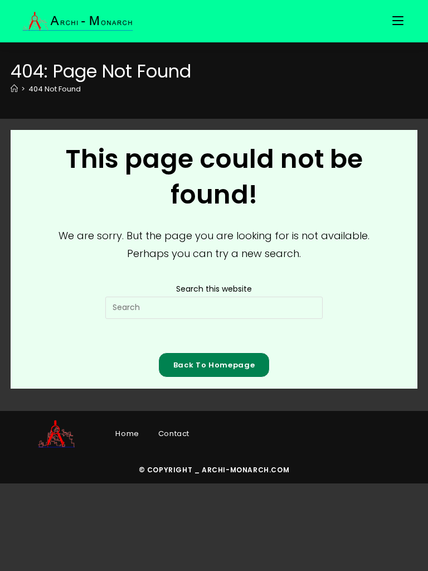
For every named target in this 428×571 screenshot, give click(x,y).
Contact (173, 433)
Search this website (214, 288)
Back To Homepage (214, 365)
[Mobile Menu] (399, 21)
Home (127, 433)
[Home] (14, 89)
